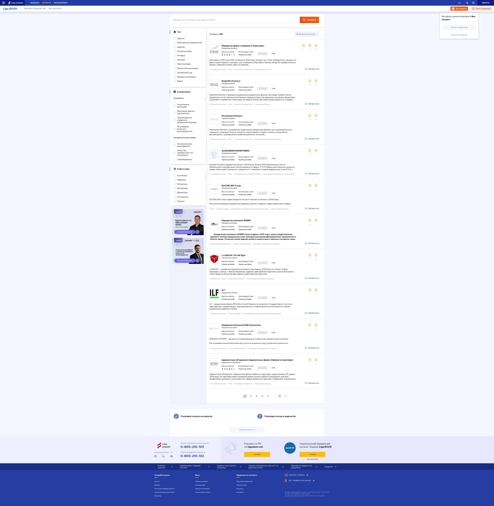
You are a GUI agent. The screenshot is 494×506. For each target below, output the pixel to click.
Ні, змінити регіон (459, 35)
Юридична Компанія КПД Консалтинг (241, 325)
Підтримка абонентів (244, 481)
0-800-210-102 (192, 455)
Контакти (239, 492)
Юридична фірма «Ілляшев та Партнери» (243, 46)
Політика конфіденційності (164, 489)
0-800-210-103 (192, 446)
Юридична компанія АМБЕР (236, 220)
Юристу (46, 3)
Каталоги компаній (202, 489)
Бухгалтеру (61, 3)
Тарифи (257, 454)
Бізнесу (35, 3)
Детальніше (312, 459)
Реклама (157, 496)
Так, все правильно (459, 27)
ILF (223, 290)
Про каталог (55, 9)
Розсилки (239, 489)
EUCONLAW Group (231, 185)
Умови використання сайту (164, 492)
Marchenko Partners (232, 116)
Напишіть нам (241, 485)
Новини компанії (201, 481)
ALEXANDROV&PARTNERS (235, 150)
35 (280, 396)
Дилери (157, 485)
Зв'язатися (313, 69)
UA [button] (459, 3)
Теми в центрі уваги (202, 492)
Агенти (157, 481)
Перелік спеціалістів (34, 9)
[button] (3, 2)
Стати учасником (483, 9)
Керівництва (200, 485)
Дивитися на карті (307, 34)
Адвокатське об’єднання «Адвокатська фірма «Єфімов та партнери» (257, 360)
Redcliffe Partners (231, 81)
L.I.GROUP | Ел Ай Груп (233, 255)
